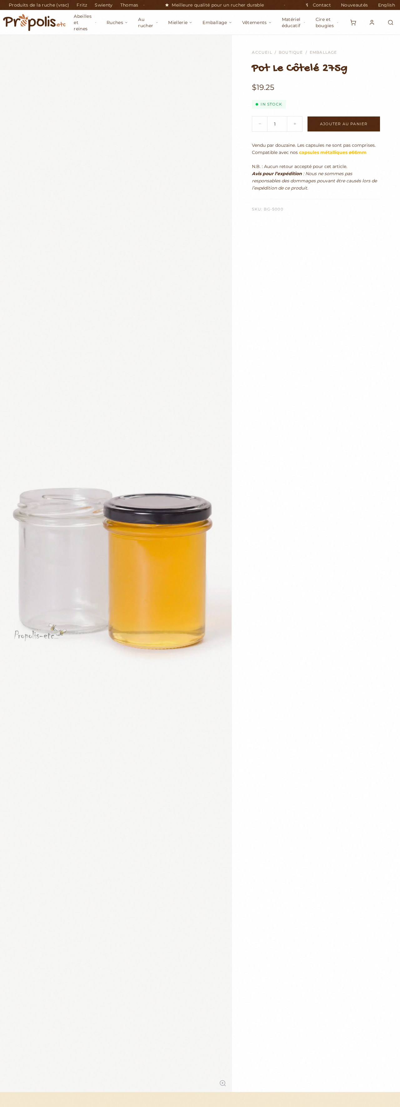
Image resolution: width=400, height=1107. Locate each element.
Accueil (262, 52)
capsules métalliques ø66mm (333, 152)
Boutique (291, 52)
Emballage (323, 52)
